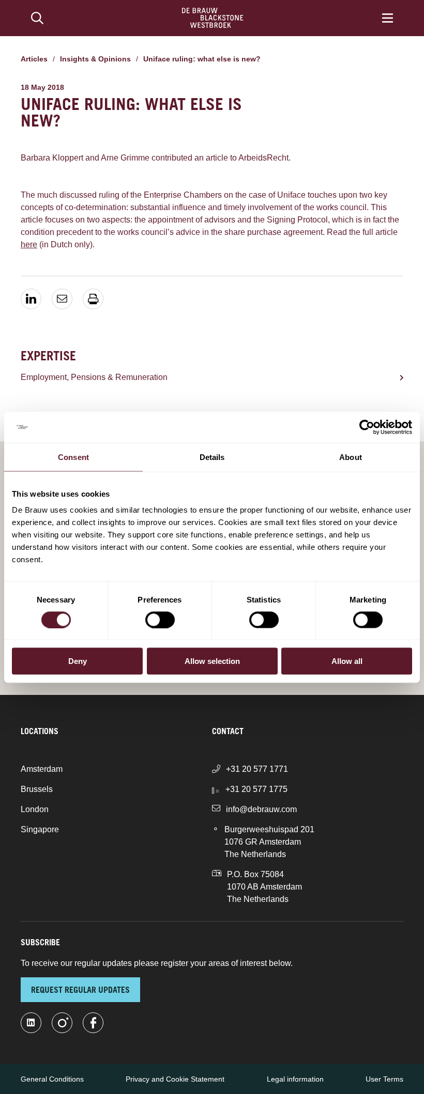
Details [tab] (212, 456)
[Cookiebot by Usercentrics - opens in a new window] (367, 427)
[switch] (160, 619)
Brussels (37, 789)
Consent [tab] (73, 456)
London (35, 809)
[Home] (212, 18)
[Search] (37, 18)
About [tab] (350, 456)
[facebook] (93, 1022)
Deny (77, 661)
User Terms (384, 1079)
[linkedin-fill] (31, 1022)
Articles (34, 59)
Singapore (40, 829)
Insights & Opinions (95, 59)
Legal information (295, 1079)
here (29, 244)
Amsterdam (42, 769)
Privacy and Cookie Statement (175, 1079)
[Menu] (387, 18)
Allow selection (212, 661)
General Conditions (52, 1079)
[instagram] (62, 1022)
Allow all (346, 661)
